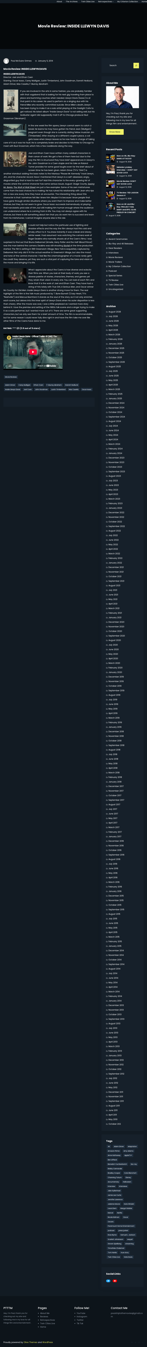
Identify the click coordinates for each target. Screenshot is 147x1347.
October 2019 (115, 686)
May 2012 (113, 1087)
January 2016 (115, 891)
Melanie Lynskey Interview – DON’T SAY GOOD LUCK (127, 170)
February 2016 (115, 886)
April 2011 (113, 1114)
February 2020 (116, 667)
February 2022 (115, 558)
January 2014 (115, 1000)
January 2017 (115, 836)
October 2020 (115, 631)
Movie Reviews (11, 377)
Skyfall (67, 245)
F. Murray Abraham (54, 385)
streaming (129, 1244)
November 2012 (116, 1064)
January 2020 (115, 672)
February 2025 (115, 394)
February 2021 (115, 613)
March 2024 (114, 444)
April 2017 (113, 822)
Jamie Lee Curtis (114, 1195)
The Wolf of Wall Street (25, 187)
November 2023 (116, 462)
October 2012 (115, 1069)
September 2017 (116, 800)
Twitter (80, 1320)
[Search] (136, 65)
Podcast (113, 271)
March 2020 (114, 663)
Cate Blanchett (130, 1173)
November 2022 (116, 517)
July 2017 (113, 809)
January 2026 (115, 343)
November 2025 (116, 352)
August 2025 (115, 366)
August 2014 (114, 968)
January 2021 (115, 617)
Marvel (110, 1213)
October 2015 (115, 905)
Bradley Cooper (114, 1173)
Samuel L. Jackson (128, 1235)
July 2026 (113, 316)
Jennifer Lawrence (115, 1199)
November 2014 (116, 955)
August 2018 (114, 749)
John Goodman (41, 389)
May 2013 (113, 1037)
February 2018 (115, 777)
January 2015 (115, 946)
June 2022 (114, 540)
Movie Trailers (115, 262)
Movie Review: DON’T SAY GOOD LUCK (126, 182)
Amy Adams (128, 1151)
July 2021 (113, 590)
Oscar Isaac (86, 389)
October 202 (115, 1124)
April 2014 (113, 987)
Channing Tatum (115, 1177)
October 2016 (115, 850)
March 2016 (114, 882)
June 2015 (113, 923)
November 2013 (116, 1009)
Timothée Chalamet (116, 1248)
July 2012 (113, 1078)
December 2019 (116, 676)
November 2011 (116, 1096)
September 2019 (116, 690)
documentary (113, 1182)
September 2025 (117, 362)
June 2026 (114, 321)
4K (109, 1146)
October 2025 (115, 357)
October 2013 (115, 1014)
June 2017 (113, 813)
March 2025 (114, 389)
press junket (123, 1230)
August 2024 (115, 421)
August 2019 (114, 695)
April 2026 (113, 330)
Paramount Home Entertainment (121, 1226)
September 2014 (116, 964)
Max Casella (73, 389)
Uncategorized (116, 289)
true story (125, 1252)
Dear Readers (115, 248)
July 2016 (113, 863)
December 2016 (116, 841)
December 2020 (116, 622)
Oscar (125, 1217)
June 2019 (113, 704)
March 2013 (114, 1046)
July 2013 (113, 1028)
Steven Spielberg (114, 1244)
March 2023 (114, 498)
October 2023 (115, 467)
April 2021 (113, 603)
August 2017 (114, 804)
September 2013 (116, 1019)
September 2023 (117, 471)
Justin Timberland (58, 389)
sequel (130, 1239)
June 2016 (113, 868)
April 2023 (113, 494)
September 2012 (116, 1073)
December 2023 (116, 457)
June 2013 (113, 1032)
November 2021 (116, 571)
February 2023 (116, 503)
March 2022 (114, 553)
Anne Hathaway (114, 1155)
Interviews (114, 252)
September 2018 (116, 745)
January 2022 (115, 562)
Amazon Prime (114, 1151)
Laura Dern (112, 1208)
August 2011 (114, 1105)
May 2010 (113, 1119)
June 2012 (113, 1083)
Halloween (127, 1182)
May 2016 (113, 873)
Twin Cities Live (116, 284)
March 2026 (114, 334)
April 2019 (113, 713)
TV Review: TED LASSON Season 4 (127, 194)
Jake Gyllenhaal (114, 1191)
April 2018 (113, 768)
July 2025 (113, 371)
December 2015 (116, 895)
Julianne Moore (114, 1204)
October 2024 (115, 412)
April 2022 (113, 549)
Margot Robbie (126, 1208)
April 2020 (113, 658)
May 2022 (113, 544)
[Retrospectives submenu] (113, 1)
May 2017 (113, 818)
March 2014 (114, 991)
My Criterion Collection (120, 266)
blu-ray (134, 1164)
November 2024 (116, 407)
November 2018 (116, 736)
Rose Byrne (112, 1235)
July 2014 (113, 973)
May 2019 (113, 708)
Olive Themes (31, 1342)
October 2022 (115, 521)
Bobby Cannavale (115, 1168)
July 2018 (113, 754)
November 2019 (116, 681)
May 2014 (113, 982)
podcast (111, 1230)
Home (43, 1327)
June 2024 (114, 430)
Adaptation (132, 1146)
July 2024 (113, 425)
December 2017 (116, 786)
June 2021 (113, 594)
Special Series (115, 275)
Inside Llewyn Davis (12, 389)
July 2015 (113, 918)
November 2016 (116, 845)
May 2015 (113, 927)
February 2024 (116, 448)
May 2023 (113, 489)
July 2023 (113, 480)
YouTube (81, 1313)
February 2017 (115, 832)
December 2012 (116, 1060)
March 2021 (114, 608)
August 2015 (114, 914)
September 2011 (116, 1101)
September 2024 (117, 416)
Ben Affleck (112, 1160)
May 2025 (113, 380)
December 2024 (116, 403)
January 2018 (115, 781)
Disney (128, 1177)
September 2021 (116, 581)
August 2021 (114, 585)
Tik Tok (80, 1323)
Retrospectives (47, 1320)
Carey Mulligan (24, 385)
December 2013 (116, 1005)
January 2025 (115, 398)
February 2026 (116, 339)
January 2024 (115, 453)
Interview (111, 1186)
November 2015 (116, 900)
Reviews (44, 1316)
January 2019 (115, 727)
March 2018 (114, 772)
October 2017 (115, 795)
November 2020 (116, 626)
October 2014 (115, 959)
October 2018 (115, 740)
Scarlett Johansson (115, 1239)
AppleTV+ (128, 1155)
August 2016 (114, 859)
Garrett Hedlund (71, 385)
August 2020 (115, 640)
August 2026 (115, 311)
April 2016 (113, 877)
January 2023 (115, 508)
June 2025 (114, 375)
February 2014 (115, 996)
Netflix (119, 1213)
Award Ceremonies (118, 239)
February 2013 (115, 1051)
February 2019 (115, 722)
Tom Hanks (112, 1252)
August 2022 (115, 530)
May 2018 (113, 763)
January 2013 (115, 1055)
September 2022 (117, 526)
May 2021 (113, 599)
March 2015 (114, 936)
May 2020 (113, 654)
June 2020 (114, 649)
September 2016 (116, 854)
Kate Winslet (129, 1204)
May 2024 (113, 435)
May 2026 (113, 325)
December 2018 (116, 731)
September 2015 (116, 909)
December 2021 (116, 567)
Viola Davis (128, 1257)
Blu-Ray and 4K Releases (121, 243)
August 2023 (115, 476)
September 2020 (117, 635)
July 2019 (113, 699)
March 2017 (114, 827)
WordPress (47, 1342)
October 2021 (115, 576)
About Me (44, 1313)
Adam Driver (10, 385)
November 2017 (116, 790)
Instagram (82, 1316)
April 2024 (113, 439)
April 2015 (113, 932)
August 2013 (114, 1023)
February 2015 (115, 941)
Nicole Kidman (113, 1217)
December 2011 (116, 1092)
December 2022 (116, 512)
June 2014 (113, 978)
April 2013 (113, 1041)
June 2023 (114, 485)
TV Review (113, 280)
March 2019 (114, 717)
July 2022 (113, 535)
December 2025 (116, 348)
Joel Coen (28, 389)
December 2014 (116, 950)
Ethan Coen (38, 385)
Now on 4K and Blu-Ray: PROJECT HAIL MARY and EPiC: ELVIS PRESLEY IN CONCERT (126, 208)
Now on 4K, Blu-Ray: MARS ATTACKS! (126, 157)
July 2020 (113, 644)
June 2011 (113, 1110)
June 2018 (113, 759)
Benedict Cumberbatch (117, 1164)
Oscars (110, 1222)
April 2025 (113, 384)
